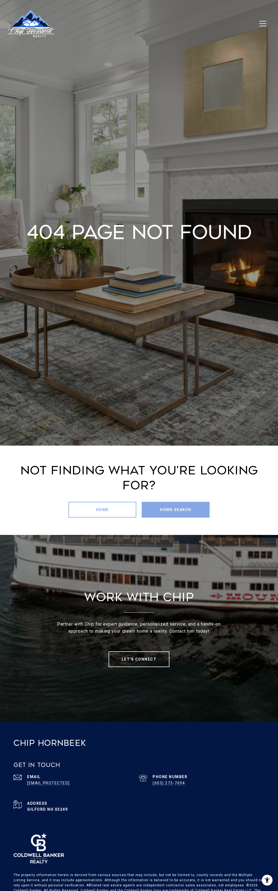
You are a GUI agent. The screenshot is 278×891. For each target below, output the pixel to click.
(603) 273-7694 (169, 783)
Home (102, 510)
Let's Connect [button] (139, 659)
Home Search (175, 510)
